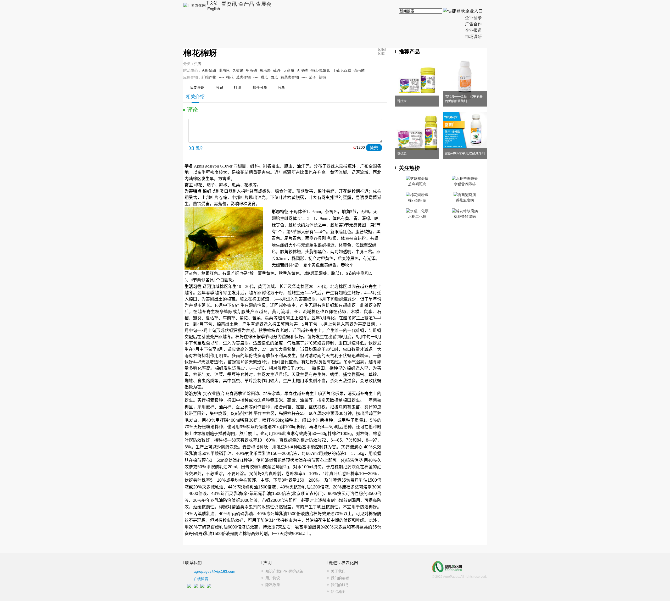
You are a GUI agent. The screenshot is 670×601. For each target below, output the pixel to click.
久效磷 (237, 70)
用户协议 (272, 578)
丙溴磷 (302, 70)
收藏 (219, 87)
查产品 (246, 4)
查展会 (263, 4)
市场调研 (473, 36)
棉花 (229, 77)
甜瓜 (264, 77)
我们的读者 (340, 578)
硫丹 (277, 70)
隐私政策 (272, 585)
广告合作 (473, 24)
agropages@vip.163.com (214, 571)
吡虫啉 (224, 70)
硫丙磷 (359, 70)
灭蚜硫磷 (209, 70)
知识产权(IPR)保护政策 (284, 571)
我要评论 (197, 87)
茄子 (312, 77)
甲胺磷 (251, 70)
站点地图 (338, 591)
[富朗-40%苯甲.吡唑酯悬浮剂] (465, 147)
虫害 (198, 64)
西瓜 (274, 77)
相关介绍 (195, 96)
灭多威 (288, 70)
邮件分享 (260, 87)
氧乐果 (265, 70)
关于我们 (338, 571)
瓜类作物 (243, 77)
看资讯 (229, 4)
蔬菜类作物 (290, 77)
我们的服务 (340, 585)
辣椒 (322, 77)
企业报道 (473, 30)
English (213, 9)
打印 (237, 87)
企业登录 (473, 17)
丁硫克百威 (342, 70)
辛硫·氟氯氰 (320, 70)
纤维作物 (209, 77)
